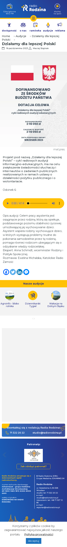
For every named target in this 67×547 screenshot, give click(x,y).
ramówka (35, 30)
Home (6, 36)
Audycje (21, 36)
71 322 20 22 (17, 432)
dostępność (9, 30)
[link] (32, 299)
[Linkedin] (20, 272)
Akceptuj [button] (33, 540)
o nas (23, 30)
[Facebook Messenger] (26, 272)
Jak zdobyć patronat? (33, 466)
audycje (48, 30)
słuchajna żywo (57, 12)
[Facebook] (6, 272)
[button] (4, 454)
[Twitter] (13, 272)
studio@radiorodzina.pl (47, 432)
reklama (60, 30)
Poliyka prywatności (38, 534)
